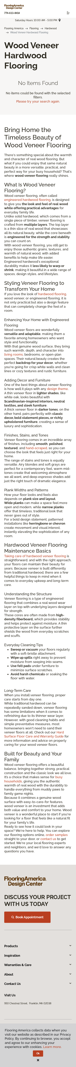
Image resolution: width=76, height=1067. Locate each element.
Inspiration (12, 955)
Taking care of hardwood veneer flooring (35, 556)
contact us (48, 839)
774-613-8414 (12, 13)
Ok (38, 1053)
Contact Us (12, 984)
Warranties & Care (17, 965)
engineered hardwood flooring (27, 200)
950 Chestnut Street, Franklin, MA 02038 (27, 1003)
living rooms (13, 354)
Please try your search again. (38, 101)
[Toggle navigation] (68, 12)
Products (11, 946)
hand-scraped (36, 448)
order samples (57, 835)
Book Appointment (29, 917)
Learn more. (52, 1047)
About (8, 974)
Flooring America (14, 28)
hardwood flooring (52, 294)
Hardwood (51, 28)
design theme (57, 389)
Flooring (34, 28)
